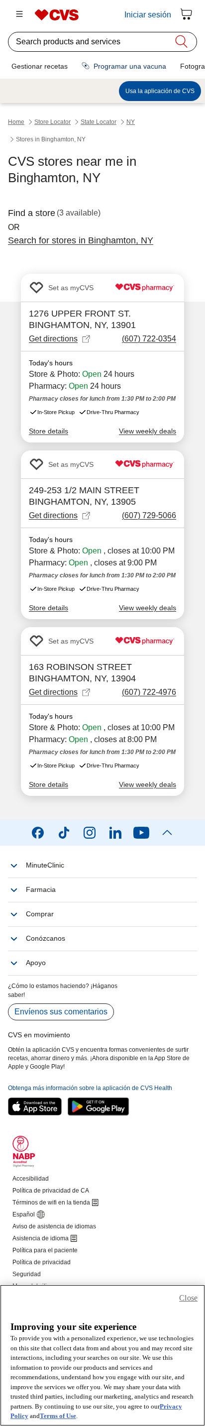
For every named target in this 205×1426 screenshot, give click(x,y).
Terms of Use (58, 1416)
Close (188, 1298)
